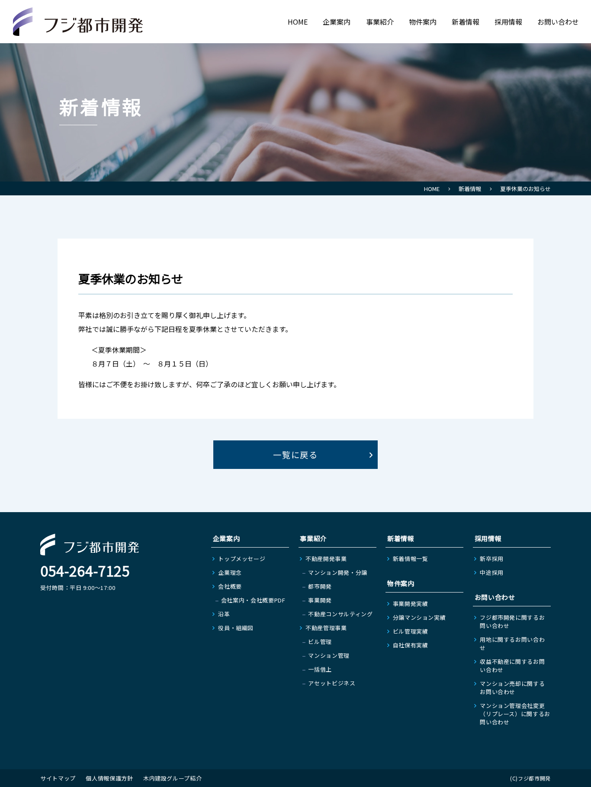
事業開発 (320, 600)
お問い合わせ (558, 21)
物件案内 (423, 21)
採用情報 (508, 21)
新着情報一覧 (410, 558)
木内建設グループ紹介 (172, 778)
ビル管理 (320, 641)
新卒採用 (492, 558)
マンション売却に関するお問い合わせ (512, 687)
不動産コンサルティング (340, 614)
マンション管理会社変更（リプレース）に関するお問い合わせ (515, 713)
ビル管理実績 (410, 631)
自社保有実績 (410, 645)
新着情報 (465, 21)
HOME (298, 21)
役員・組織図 (236, 628)
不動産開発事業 (326, 558)
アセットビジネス (331, 683)
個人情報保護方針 (109, 778)
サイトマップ (58, 778)
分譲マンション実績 (419, 617)
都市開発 (320, 586)
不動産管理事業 (326, 628)
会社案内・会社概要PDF (253, 600)
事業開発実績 (410, 603)
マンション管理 (329, 655)
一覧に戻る (295, 455)
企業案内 (336, 21)
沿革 (224, 614)
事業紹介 (380, 21)
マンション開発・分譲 (337, 572)
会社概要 (230, 586)
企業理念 (230, 572)
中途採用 (492, 572)
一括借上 (320, 669)
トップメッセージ (241, 558)
